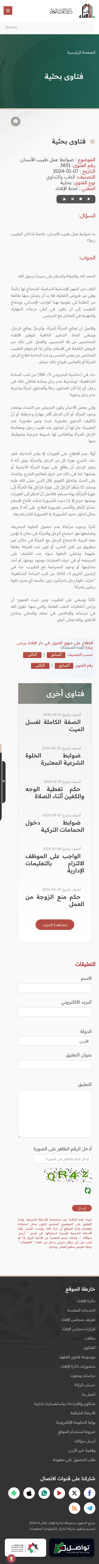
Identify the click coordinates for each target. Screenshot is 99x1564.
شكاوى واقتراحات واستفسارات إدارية (64, 1403)
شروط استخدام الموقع (76, 1431)
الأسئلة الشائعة (82, 1412)
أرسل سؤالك (84, 1440)
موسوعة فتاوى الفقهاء (77, 1356)
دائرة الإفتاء (86, 1300)
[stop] (80, 199)
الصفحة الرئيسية (81, 52)
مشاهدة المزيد (55, 924)
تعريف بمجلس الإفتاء (78, 1319)
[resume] (63, 199)
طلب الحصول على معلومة (74, 1459)
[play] (88, 199)
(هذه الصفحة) (73, 647)
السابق (56, 654)
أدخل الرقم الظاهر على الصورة (63, 1149)
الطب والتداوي (60, 177)
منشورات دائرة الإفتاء (78, 1366)
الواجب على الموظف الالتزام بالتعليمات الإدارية (54, 863)
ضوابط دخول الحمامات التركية (54, 826)
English (11, 27)
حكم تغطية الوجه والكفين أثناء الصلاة (54, 792)
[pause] (71, 199)
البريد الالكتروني (76, 1002)
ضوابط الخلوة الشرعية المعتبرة (54, 759)
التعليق (85, 1084)
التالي (32, 654)
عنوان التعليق (79, 1055)
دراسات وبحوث (82, 1375)
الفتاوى (89, 1347)
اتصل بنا (88, 1394)
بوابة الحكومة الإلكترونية (75, 1422)
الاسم (86, 978)
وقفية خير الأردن (81, 1450)
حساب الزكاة (84, 1384)
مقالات (90, 1338)
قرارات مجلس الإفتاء (78, 1328)
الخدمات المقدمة (81, 1310)
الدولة (86, 1031)
